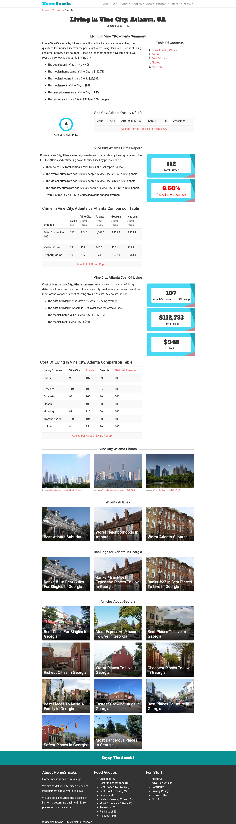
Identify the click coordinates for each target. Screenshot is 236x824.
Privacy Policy (160, 791)
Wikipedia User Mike (161, 490)
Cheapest (105, 778)
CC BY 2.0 (130, 490)
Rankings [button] (175, 3)
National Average (125, 370)
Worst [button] (149, 3)
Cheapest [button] (137, 3)
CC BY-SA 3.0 (78, 490)
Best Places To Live (112, 787)
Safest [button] (125, 3)
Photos (155, 62)
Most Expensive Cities (113, 803)
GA (53, 10)
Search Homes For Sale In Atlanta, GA (144, 128)
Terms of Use (159, 795)
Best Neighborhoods (112, 783)
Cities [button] (106, 3)
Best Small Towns (110, 791)
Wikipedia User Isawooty (59, 490)
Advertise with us (161, 783)
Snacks (56, 4)
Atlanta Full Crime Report (92, 264)
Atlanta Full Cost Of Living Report (92, 435)
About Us (188, 3)
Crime (155, 54)
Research (105, 807)
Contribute (157, 787)
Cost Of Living (159, 58)
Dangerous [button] (161, 3)
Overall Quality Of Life (164, 50)
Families (105, 795)
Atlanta (60, 10)
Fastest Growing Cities (113, 799)
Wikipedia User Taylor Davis (112, 490)
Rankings (156, 66)
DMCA (155, 799)
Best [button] (115, 3)
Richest (104, 815)
